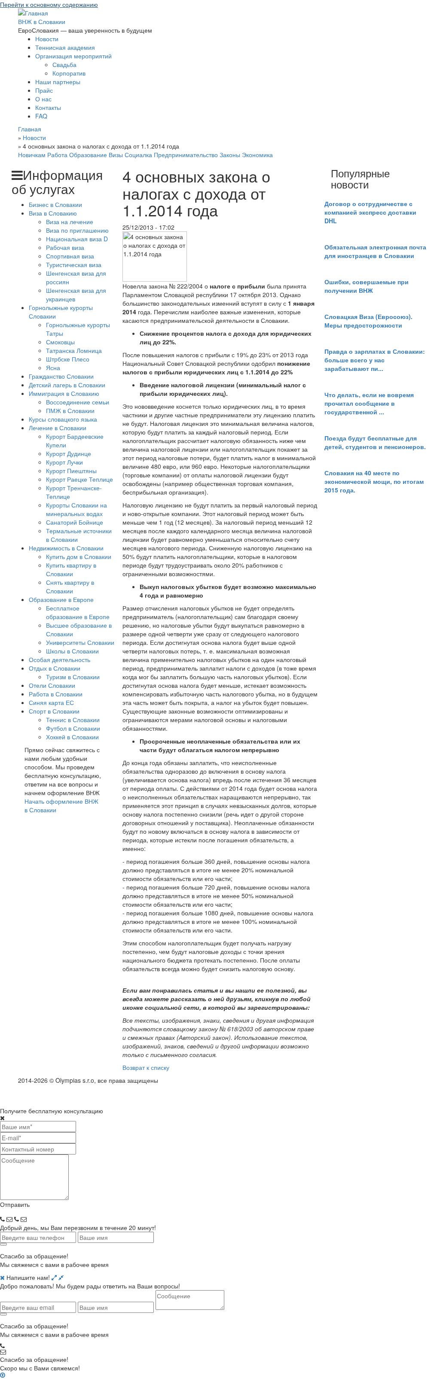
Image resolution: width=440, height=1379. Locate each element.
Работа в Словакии (55, 694)
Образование (88, 154)
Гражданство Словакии (61, 376)
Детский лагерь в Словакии (67, 384)
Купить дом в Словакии (78, 556)
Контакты (48, 107)
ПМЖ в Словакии (70, 410)
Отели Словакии (52, 685)
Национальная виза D (77, 238)
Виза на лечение (69, 221)
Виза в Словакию (53, 213)
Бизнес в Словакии (55, 204)
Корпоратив (69, 73)
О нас (43, 98)
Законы (230, 154)
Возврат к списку (145, 1067)
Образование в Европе (61, 599)
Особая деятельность (59, 659)
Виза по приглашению (77, 230)
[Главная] (33, 12)
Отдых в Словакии (54, 668)
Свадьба (64, 64)
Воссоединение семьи (77, 402)
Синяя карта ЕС (51, 702)
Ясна (53, 367)
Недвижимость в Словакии (66, 548)
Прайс (44, 90)
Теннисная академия (65, 47)
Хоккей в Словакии (72, 736)
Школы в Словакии (72, 651)
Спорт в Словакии (54, 711)
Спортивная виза (70, 256)
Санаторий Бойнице (74, 522)
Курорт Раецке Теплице (79, 479)
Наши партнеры (57, 81)
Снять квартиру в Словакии (70, 586)
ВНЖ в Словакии (41, 21)
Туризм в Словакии (73, 676)
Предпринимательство (186, 154)
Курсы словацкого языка (63, 419)
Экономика (257, 154)
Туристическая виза (73, 264)
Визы (116, 154)
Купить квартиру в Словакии (71, 569)
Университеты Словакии (80, 642)
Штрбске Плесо (67, 359)
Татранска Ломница (74, 350)
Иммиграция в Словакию (64, 393)
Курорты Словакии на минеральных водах (76, 509)
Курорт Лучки (64, 462)
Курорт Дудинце (68, 453)
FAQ (41, 116)
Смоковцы (60, 341)
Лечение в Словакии (57, 427)
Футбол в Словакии (73, 728)
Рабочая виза (65, 247)
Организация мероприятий (73, 56)
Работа (57, 154)
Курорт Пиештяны (71, 470)
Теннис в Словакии (73, 719)
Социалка (138, 154)
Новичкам (32, 154)
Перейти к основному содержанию (49, 4)
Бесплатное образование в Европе (78, 612)
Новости (46, 38)
